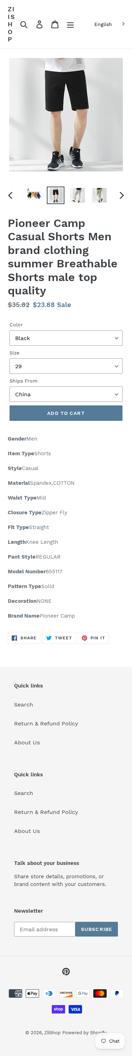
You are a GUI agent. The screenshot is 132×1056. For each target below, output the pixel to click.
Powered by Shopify (84, 1032)
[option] (34, 195)
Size (14, 353)
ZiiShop (11, 24)
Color (16, 324)
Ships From (23, 381)
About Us (27, 742)
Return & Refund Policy (46, 723)
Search (23, 704)
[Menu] (70, 24)
